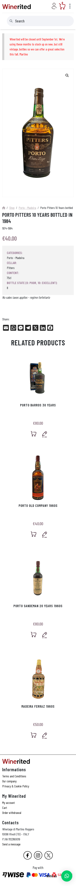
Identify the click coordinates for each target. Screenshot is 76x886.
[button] (66, 876)
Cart (4, 808)
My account (8, 803)
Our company (9, 781)
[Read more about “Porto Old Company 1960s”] (33, 534)
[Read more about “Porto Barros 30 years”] (33, 433)
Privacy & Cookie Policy (15, 786)
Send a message (11, 844)
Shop (12, 208)
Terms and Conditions (14, 776)
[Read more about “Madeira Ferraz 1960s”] (33, 735)
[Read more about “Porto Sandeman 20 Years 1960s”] (33, 634)
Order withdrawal (11, 813)
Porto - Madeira (27, 208)
